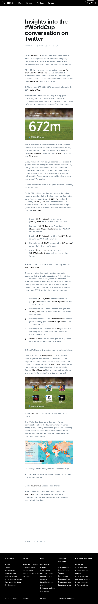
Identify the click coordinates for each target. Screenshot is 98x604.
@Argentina (35, 229)
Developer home (64, 567)
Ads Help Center (46, 573)
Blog (20, 3)
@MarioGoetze (58, 318)
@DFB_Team (40, 202)
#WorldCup (36, 55)
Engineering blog (64, 582)
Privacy (43, 598)
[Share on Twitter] (46, 46)
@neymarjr (47, 356)
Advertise (79, 564)
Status (7, 567)
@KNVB (44, 243)
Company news (29, 567)
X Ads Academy (81, 585)
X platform (9, 558)
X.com (7, 564)
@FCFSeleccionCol (38, 253)
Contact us (44, 591)
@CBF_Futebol (55, 199)
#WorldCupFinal (48, 229)
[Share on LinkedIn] (53, 46)
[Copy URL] (56, 45)
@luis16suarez (38, 370)
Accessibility (10, 570)
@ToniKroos (55, 328)
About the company (30, 564)
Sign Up (90, 3)
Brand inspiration (82, 582)
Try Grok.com (10, 585)
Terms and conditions (66, 598)
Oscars (57, 153)
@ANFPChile (64, 236)
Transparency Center (13, 579)
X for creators (45, 570)
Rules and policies (47, 588)
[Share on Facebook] (49, 46)
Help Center (45, 564)
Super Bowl (35, 153)
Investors (26, 576)
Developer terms (64, 585)
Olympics (33, 156)
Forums (61, 573)
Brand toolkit (28, 570)
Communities (63, 576)
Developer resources (62, 559)
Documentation (64, 570)
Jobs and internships (31, 573)
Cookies (26, 598)
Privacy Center (11, 576)
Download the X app (13, 582)
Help (42, 558)
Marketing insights (82, 579)
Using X (43, 567)
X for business (81, 567)
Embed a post (10, 573)
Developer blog (64, 579)
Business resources (83, 558)
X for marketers (81, 576)
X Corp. (26, 558)
